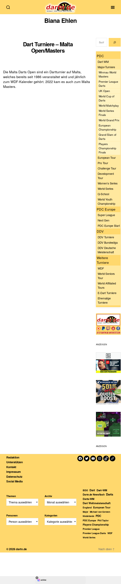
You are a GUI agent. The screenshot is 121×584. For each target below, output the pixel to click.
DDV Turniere (106, 237)
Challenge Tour (107, 168)
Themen (11, 496)
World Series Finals (106, 113)
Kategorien (51, 515)
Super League (106, 215)
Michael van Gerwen (100, 511)
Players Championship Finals (107, 148)
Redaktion (12, 457)
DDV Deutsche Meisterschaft (107, 250)
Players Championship (96, 524)
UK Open (104, 91)
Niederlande (88, 516)
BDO (85, 490)
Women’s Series (108, 183)
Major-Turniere (106, 67)
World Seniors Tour (106, 276)
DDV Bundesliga (108, 242)
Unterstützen (14, 462)
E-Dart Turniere (107, 293)
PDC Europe (89, 520)
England (87, 507)
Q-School (103, 194)
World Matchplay (109, 105)
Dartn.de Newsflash (93, 494)
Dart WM (103, 62)
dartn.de (21, 549)
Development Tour (106, 176)
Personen (12, 515)
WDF (101, 268)
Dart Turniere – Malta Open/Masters (48, 47)
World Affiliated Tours (107, 285)
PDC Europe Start (109, 225)
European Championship (107, 127)
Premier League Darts (108, 84)
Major (85, 511)
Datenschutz (14, 477)
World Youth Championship (106, 201)
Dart (92, 490)
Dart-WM (102, 490)
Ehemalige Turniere (104, 300)
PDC (98, 516)
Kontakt (11, 467)
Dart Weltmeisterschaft (96, 503)
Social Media (14, 481)
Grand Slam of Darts (107, 137)
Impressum (13, 472)
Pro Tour (103, 163)
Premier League (91, 528)
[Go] (115, 42)
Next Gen (103, 220)
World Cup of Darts (106, 98)
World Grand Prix (109, 120)
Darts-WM (88, 499)
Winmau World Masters (107, 74)
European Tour (107, 157)
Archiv (48, 496)
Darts (109, 494)
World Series (105, 188)
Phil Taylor (103, 520)
